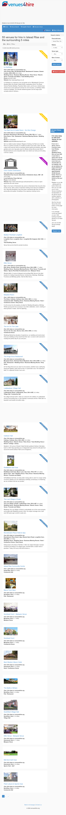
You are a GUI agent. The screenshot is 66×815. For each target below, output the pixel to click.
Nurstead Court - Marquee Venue (15, 614)
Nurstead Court (9, 638)
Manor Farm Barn (10, 590)
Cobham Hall (8, 436)
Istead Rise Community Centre (14, 566)
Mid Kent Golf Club (10, 760)
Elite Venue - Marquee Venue (14, 736)
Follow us (47, 30)
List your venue (38, 27)
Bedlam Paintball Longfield (13, 235)
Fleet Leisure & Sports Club (13, 784)
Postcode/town (56, 38)
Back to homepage (29, 805)
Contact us (39, 805)
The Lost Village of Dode (12, 499)
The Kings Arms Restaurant (13, 356)
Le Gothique (8, 67)
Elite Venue (8, 263)
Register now (56, 231)
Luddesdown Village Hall (12, 388)
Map (14, 44)
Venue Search (15, 27)
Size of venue (56, 57)
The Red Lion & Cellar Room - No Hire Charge (20, 130)
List (5, 44)
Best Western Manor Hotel (13, 662)
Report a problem (59, 71)
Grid (9, 44)
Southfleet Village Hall (11, 712)
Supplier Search (26, 27)
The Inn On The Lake (11, 326)
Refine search (56, 64)
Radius (54, 45)
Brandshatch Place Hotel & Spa (14, 533)
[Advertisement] (50, 11)
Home (6, 27)
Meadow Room (9, 295)
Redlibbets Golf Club (11, 467)
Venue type (55, 51)
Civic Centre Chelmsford (12, 170)
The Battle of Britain (10, 688)
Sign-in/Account (57, 30)
